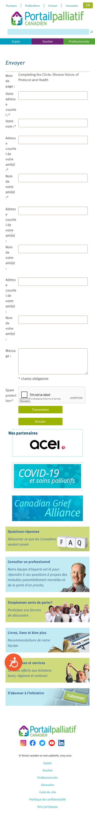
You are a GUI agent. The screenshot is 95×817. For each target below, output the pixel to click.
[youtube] (52, 743)
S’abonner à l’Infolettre (26, 693)
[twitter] (42, 743)
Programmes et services (26, 662)
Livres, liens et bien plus (27, 632)
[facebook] (33, 743)
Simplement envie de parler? (30, 602)
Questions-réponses (23, 531)
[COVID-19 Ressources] (47, 476)
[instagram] (23, 743)
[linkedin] (61, 743)
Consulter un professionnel (29, 561)
